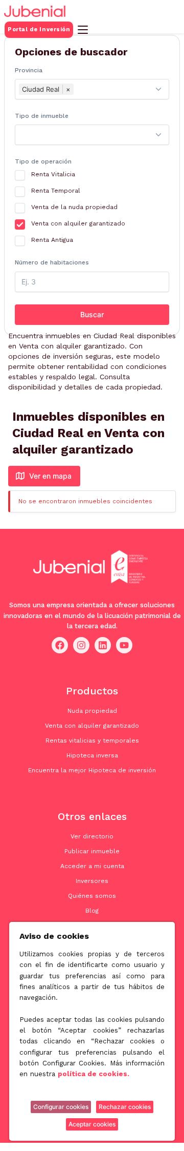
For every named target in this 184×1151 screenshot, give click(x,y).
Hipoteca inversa (92, 755)
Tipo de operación (43, 161)
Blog (92, 910)
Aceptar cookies (92, 1124)
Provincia (28, 70)
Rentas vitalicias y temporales (92, 740)
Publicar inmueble (92, 851)
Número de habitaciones (52, 262)
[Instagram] (81, 645)
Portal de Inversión (39, 29)
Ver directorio (92, 836)
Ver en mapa (50, 475)
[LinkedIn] (103, 645)
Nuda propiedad (92, 710)
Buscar (92, 314)
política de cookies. (93, 1074)
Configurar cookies (60, 1107)
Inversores (92, 881)
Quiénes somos (92, 895)
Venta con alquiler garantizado (92, 725)
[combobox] (92, 89)
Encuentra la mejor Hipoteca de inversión (92, 770)
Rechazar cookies (125, 1107)
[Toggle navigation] (83, 30)
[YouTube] (124, 645)
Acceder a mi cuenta (92, 866)
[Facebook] (60, 645)
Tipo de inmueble (41, 115)
